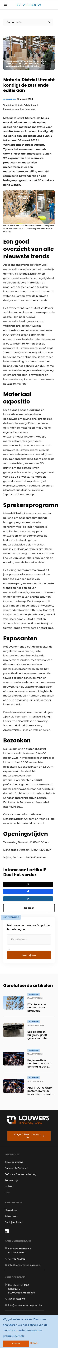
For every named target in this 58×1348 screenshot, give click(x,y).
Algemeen (9, 99)
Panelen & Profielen (16, 1168)
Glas (7, 1192)
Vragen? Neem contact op (27, 1136)
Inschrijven (29, 955)
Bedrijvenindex (14, 1222)
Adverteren (11, 1216)
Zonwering (11, 1180)
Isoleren (9, 1186)
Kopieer (29, 907)
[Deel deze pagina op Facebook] (28, 891)
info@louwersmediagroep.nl (24, 1265)
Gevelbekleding (14, 1162)
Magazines (11, 1210)
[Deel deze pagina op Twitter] (28, 884)
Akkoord (16, 1343)
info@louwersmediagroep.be (25, 1305)
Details (34, 1343)
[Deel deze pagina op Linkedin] (28, 898)
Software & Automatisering (20, 1174)
